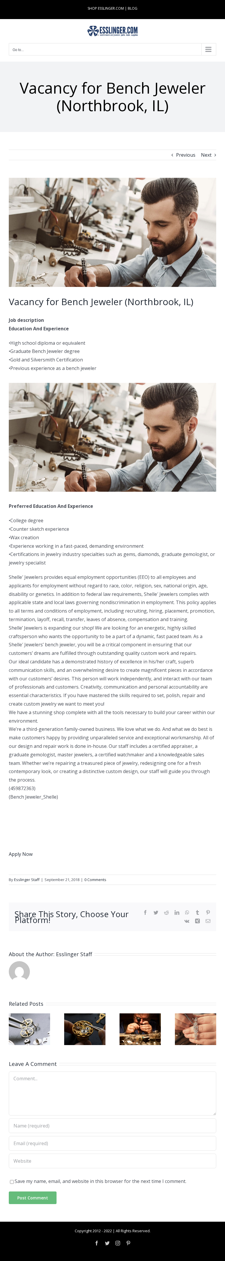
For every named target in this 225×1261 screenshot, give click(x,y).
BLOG (132, 8)
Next (206, 155)
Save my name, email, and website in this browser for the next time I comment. (100, 1181)
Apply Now (21, 854)
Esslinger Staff (27, 879)
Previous (185, 155)
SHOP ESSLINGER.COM (106, 8)
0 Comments (95, 879)
